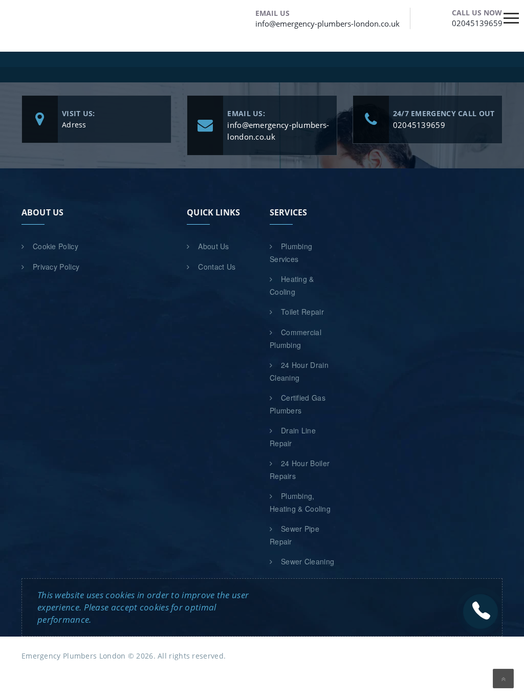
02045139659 (477, 23)
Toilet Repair (302, 312)
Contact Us (216, 266)
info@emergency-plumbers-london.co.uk (327, 23)
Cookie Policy (55, 246)
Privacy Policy (56, 266)
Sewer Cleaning (307, 561)
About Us (213, 246)
